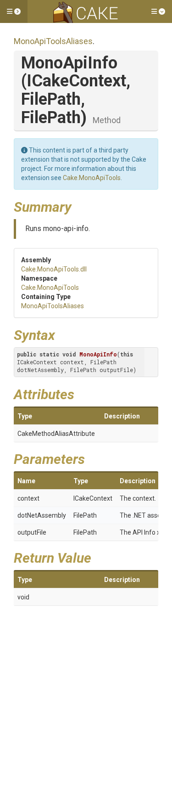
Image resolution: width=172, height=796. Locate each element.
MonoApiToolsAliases (53, 41)
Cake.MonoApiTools (92, 177)
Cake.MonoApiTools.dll (54, 269)
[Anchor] (78, 206)
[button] (14, 11)
